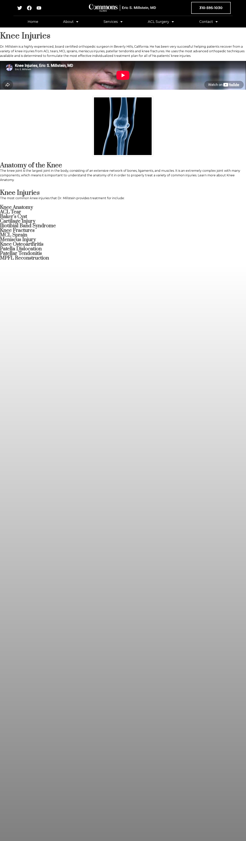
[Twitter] (19, 8)
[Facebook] (29, 8)
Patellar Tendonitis (21, 253)
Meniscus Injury (18, 239)
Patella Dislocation (21, 249)
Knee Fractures (17, 230)
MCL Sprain (13, 235)
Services (111, 22)
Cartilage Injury (17, 221)
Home (33, 22)
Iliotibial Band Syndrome (28, 226)
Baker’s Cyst (13, 216)
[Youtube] (39, 8)
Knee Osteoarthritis (21, 244)
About (68, 22)
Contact (206, 22)
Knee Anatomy (16, 207)
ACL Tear (10, 212)
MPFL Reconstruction (24, 258)
